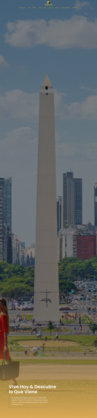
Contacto (75, 7)
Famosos (51, 7)
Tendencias (22, 7)
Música (34, 7)
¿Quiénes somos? (65, 7)
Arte (29, 7)
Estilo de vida (42, 7)
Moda (57, 7)
